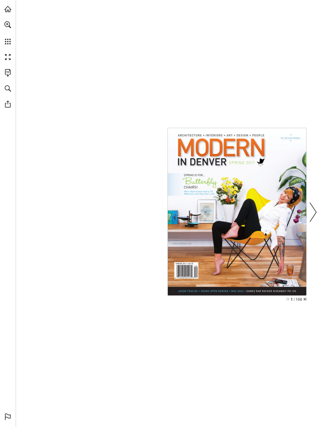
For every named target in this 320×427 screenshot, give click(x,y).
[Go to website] (182, 243)
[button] (8, 25)
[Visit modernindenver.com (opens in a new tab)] (8, 9)
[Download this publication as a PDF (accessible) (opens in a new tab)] (8, 73)
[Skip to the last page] (305, 299)
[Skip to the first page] (288, 299)
